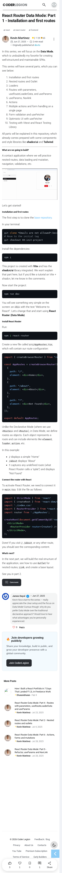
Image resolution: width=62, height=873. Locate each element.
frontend (34, 30)
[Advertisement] (31, 792)
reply (22, 627)
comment (14, 582)
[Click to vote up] (13, 627)
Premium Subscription (36, 851)
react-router (20, 30)
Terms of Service (21, 857)
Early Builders (40, 857)
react (8, 30)
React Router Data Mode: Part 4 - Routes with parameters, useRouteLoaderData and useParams (34, 706)
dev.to (37, 45)
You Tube (16, 851)
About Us (28, 845)
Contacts (42, 845)
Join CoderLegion (19, 663)
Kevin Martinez (23, 712)
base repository (43, 217)
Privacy (16, 845)
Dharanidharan (23, 695)
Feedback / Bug (42, 839)
